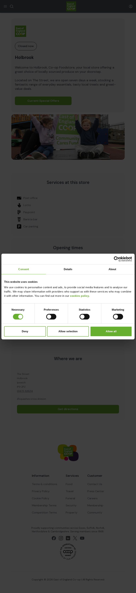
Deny (25, 331)
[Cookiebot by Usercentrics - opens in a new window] (116, 259)
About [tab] (112, 269)
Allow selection (68, 331)
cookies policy (79, 295)
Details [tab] (68, 269)
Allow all (111, 331)
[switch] (51, 316)
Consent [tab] (23, 269)
